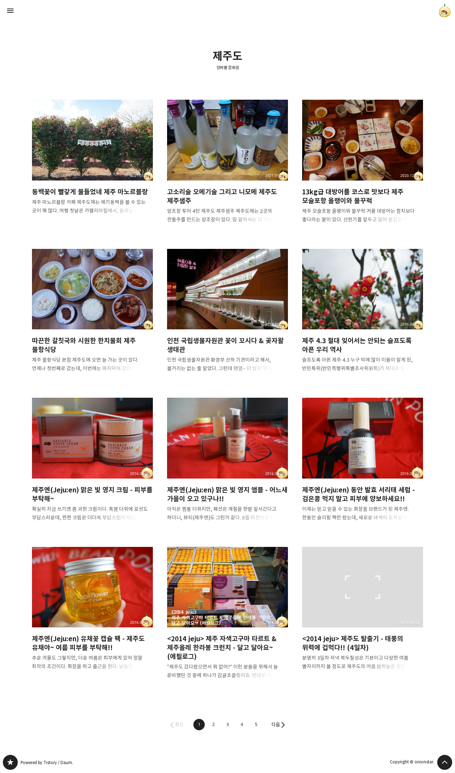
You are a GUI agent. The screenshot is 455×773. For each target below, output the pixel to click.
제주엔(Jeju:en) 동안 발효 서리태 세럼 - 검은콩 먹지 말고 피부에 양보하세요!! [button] (362, 465)
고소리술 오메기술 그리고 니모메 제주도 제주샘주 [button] (227, 167)
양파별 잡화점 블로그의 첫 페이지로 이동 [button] (227, 10)
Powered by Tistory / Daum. (47, 762)
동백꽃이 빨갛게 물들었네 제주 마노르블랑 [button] (92, 163)
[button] (199, 724)
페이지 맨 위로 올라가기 (444, 762)
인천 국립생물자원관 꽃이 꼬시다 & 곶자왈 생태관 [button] (227, 316)
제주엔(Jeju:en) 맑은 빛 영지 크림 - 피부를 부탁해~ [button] (92, 465)
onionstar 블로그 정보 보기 (444, 10)
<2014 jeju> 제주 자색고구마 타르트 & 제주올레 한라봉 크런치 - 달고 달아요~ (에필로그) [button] (227, 619)
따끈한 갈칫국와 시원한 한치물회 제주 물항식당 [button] (92, 316)
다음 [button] (276, 724)
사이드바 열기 (10, 10)
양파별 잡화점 (227, 67)
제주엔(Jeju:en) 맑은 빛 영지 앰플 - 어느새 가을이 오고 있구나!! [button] (227, 465)
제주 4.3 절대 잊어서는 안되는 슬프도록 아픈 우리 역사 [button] (362, 316)
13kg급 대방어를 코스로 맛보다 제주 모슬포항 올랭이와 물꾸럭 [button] (362, 167)
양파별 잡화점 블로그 (10, 762)
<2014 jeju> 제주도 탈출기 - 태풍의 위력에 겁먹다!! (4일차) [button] (362, 614)
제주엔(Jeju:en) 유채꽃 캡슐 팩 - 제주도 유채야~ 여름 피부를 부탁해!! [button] (92, 614)
